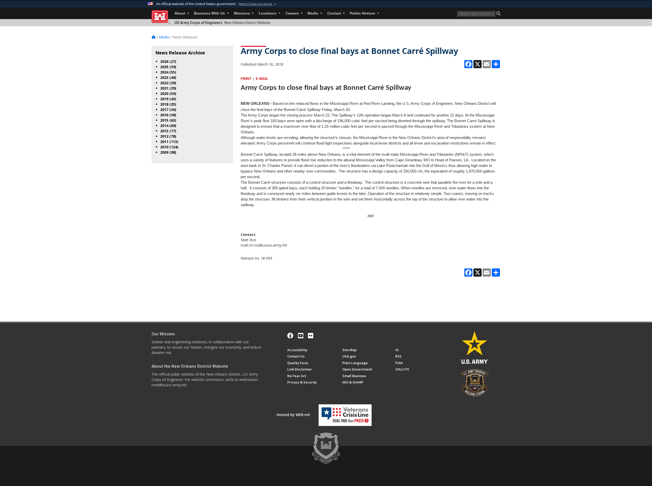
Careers (293, 13)
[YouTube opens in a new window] (300, 335)
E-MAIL (262, 78)
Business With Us (210, 13)
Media (313, 13)
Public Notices (363, 13)
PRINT (246, 78)
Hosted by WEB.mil (293, 414)
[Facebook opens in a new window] (290, 335)
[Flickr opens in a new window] (310, 335)
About (180, 13)
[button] (258, 4)
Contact (334, 13)
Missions (242, 13)
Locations (268, 13)
